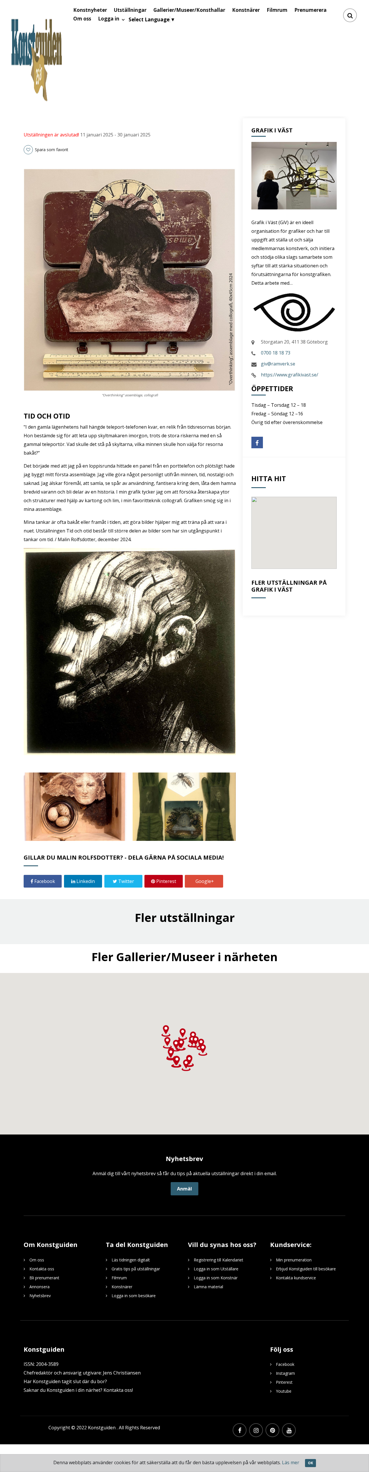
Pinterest (165, 881)
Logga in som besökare (134, 1295)
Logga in (108, 18)
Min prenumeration (294, 1260)
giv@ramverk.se (278, 364)
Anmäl (184, 1189)
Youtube (283, 1391)
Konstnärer (122, 1286)
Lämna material (208, 1286)
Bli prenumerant (44, 1277)
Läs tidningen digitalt (131, 1260)
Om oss (82, 18)
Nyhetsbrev (40, 1295)
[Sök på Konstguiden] (350, 15)
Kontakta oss (41, 1269)
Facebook (44, 881)
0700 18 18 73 (275, 353)
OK (310, 1462)
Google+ (204, 881)
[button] (176, 1045)
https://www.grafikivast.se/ (289, 375)
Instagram (285, 1373)
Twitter (125, 881)
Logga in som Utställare (216, 1269)
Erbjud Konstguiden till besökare (306, 1269)
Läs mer (290, 1462)
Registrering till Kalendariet (218, 1260)
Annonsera (39, 1286)
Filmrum (119, 1277)
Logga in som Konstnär (216, 1277)
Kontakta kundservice (296, 1277)
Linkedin (85, 881)
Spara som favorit (51, 149)
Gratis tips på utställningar (136, 1269)
